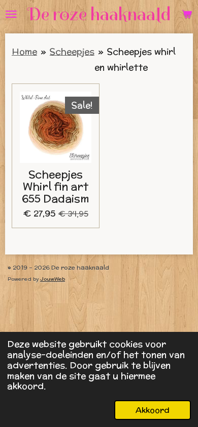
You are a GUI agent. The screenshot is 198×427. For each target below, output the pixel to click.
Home (24, 51)
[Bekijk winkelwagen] (187, 14)
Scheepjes (72, 51)
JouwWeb (52, 279)
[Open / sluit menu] (11, 14)
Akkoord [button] (153, 409)
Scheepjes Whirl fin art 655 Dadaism (55, 186)
